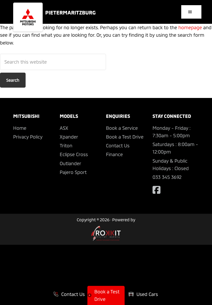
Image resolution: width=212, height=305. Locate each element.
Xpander (69, 137)
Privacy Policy (27, 137)
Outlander (70, 163)
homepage (190, 27)
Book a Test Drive (124, 137)
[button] (191, 12)
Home (19, 128)
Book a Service (122, 128)
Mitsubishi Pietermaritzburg (28, 17)
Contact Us (118, 145)
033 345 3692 (167, 177)
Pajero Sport (73, 172)
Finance (114, 154)
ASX (64, 128)
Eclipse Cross (74, 154)
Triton (66, 145)
